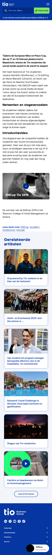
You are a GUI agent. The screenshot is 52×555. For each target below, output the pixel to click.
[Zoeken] (6, 10)
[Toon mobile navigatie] (47, 4)
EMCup (25, 227)
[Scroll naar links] (3, 17)
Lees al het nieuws (26, 494)
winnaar (20, 230)
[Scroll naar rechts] (47, 17)
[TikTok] (23, 521)
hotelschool (9, 230)
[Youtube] (14, 521)
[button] (26, 186)
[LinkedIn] (5, 521)
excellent (34, 227)
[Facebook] (19, 521)
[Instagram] (10, 521)
